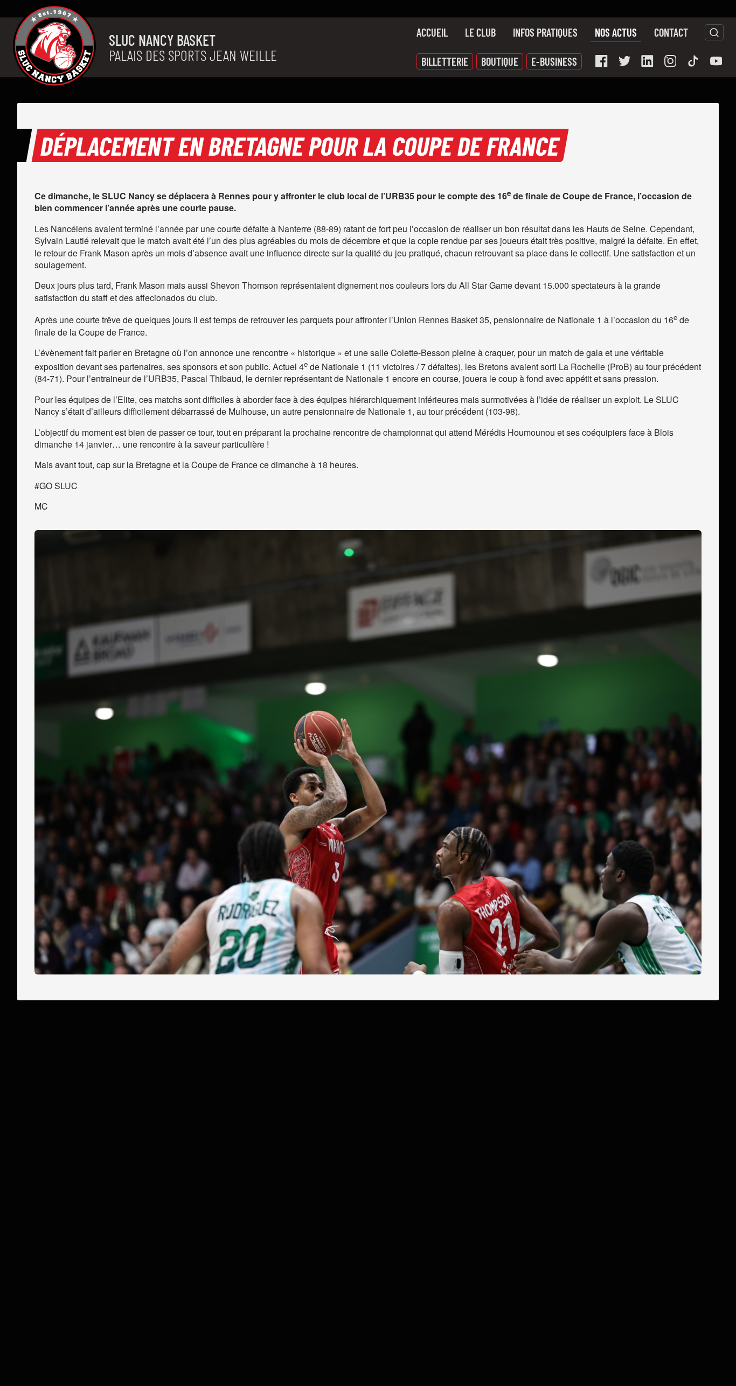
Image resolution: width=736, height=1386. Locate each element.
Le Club (480, 32)
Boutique (499, 61)
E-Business (554, 61)
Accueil (432, 32)
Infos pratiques (545, 32)
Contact (671, 32)
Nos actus (616, 32)
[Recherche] (714, 32)
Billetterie (444, 61)
